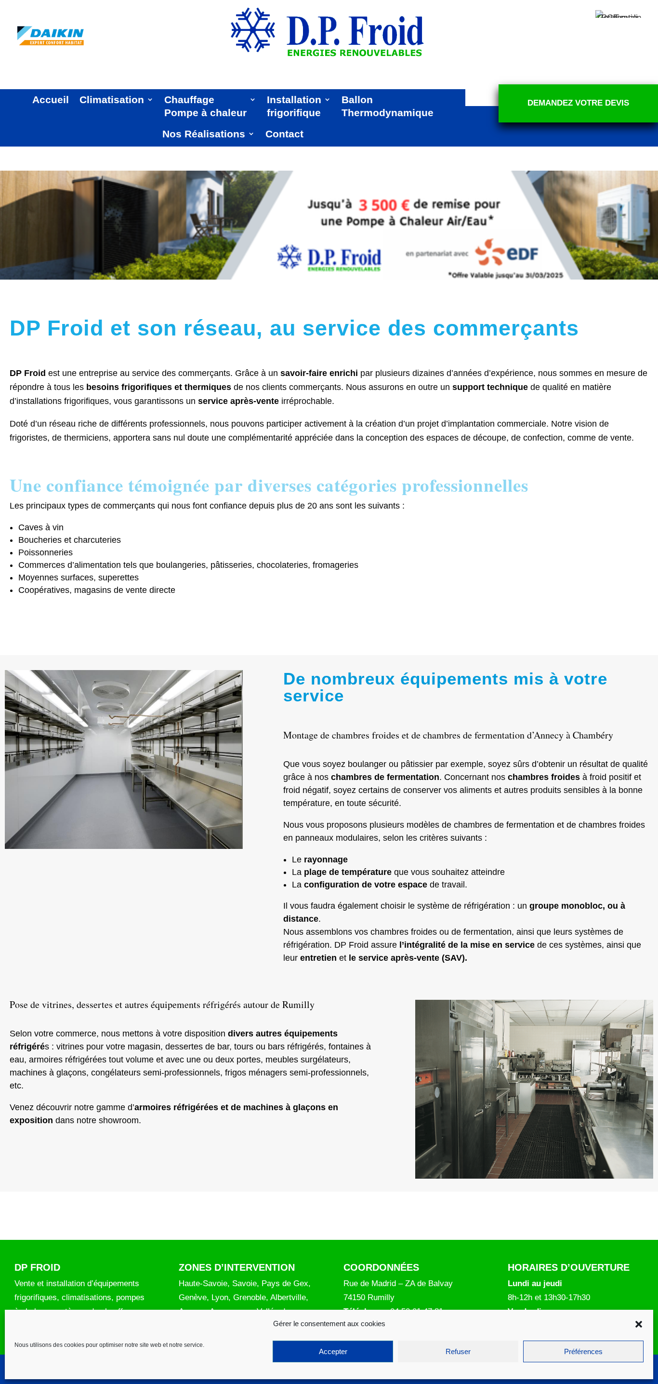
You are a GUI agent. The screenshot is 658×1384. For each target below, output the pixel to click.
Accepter (333, 1351)
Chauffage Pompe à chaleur (205, 106)
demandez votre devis (578, 102)
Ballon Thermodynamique (388, 106)
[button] (639, 1324)
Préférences (583, 1351)
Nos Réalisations (203, 133)
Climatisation (111, 99)
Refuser (458, 1351)
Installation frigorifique (294, 106)
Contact (284, 133)
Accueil (50, 99)
